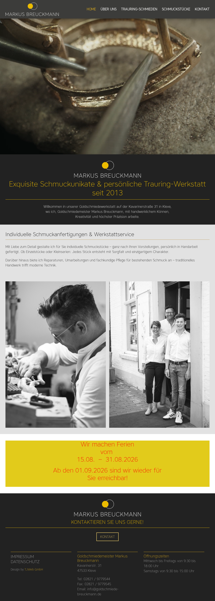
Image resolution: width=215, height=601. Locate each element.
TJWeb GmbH (34, 569)
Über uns (109, 9)
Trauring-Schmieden (139, 9)
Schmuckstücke (176, 9)
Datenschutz (25, 561)
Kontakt (202, 9)
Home (91, 9)
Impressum (22, 556)
